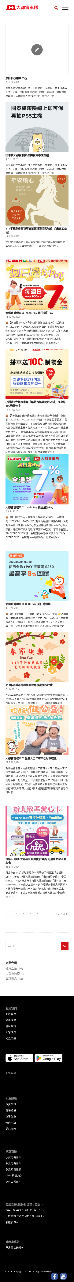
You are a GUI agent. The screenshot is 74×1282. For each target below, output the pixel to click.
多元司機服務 (13, 1169)
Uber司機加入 (14, 1175)
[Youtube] (63, 1276)
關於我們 (11, 1014)
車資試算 (11, 1104)
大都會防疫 (13, 973)
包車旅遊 (11, 1116)
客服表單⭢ (12, 1222)
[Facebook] (54, 1276)
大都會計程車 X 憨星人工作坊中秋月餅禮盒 (31, 758)
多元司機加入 (13, 1163)
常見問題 (11, 1038)
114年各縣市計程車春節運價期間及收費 (29, 685)
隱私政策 (11, 1026)
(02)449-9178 (20, 1210)
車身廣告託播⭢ (15, 1247)
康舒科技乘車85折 (16, 78)
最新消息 (11, 978)
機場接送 (11, 1110)
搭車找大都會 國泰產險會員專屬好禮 (27, 155)
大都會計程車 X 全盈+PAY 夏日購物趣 (28, 604)
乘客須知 (11, 1032)
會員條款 (11, 1020)
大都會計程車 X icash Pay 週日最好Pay (29, 313)
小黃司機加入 (13, 1157)
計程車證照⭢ (13, 1181)
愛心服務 (11, 1128)
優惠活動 (11, 968)
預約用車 (11, 1122)
